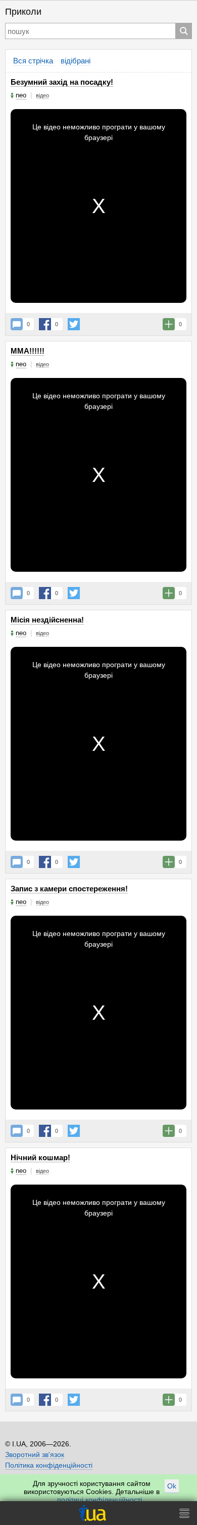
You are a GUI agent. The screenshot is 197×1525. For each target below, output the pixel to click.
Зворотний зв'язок (34, 1454)
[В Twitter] (74, 324)
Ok (171, 1486)
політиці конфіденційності (99, 1500)
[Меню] (184, 1513)
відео (42, 95)
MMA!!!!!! (27, 350)
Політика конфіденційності (48, 1465)
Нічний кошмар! (40, 1157)
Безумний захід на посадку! (62, 82)
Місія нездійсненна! (47, 619)
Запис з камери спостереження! (69, 888)
